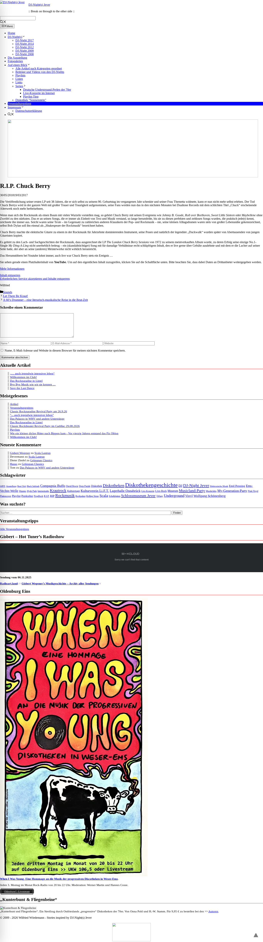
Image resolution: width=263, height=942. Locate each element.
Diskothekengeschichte (151, 485)
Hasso (13, 464)
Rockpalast (80, 496)
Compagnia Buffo (52, 486)
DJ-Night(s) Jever (39, 4)
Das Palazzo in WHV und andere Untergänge (37, 418)
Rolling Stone (92, 496)
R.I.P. (46, 496)
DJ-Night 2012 (24, 47)
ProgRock (38, 496)
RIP (52, 495)
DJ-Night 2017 (24, 40)
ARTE (2, 486)
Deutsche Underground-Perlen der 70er (47, 89)
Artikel (14, 404)
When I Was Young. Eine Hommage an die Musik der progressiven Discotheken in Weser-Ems (59, 878)
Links (18, 82)
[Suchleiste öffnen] (3, 22)
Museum (173, 490)
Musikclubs (211, 491)
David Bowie (72, 486)
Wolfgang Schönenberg (209, 496)
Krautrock (58, 490)
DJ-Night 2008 (24, 54)
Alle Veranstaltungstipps (14, 529)
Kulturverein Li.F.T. (95, 491)
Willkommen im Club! (23, 377)
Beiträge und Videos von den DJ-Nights (39, 72)
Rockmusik (65, 495)
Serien (19, 86)
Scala (104, 495)
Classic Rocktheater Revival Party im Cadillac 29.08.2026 (45, 426)
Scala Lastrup (42, 453)
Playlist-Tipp (31, 96)
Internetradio (43, 491)
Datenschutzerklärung (28, 110)
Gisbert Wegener (20, 453)
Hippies (22, 491)
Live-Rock (161, 490)
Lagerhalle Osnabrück (125, 491)
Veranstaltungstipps (19, 103)
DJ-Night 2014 (24, 43)
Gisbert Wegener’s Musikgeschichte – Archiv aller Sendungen (60, 583)
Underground (174, 496)
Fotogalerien (15, 61)
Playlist (16, 495)
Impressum (14, 107)
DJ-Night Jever (196, 485)
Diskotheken (113, 485)
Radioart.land (9, 583)
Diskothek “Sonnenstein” (30, 100)
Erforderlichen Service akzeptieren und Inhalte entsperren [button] (35, 278)
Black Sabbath (33, 486)
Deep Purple (84, 486)
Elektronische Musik (219, 486)
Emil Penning (237, 485)
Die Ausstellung (17, 57)
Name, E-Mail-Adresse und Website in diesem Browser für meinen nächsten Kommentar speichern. (65, 350)
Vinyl (189, 496)
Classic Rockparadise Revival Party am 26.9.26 (38, 411)
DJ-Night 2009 (24, 50)
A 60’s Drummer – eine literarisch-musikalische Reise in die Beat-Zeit (45, 299)
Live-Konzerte (147, 491)
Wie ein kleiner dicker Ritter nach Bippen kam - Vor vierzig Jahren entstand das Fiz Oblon (64, 433)
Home (11, 33)
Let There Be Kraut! (15, 296)
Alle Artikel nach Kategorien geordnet (38, 68)
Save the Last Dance (22, 388)
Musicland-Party (192, 490)
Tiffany (159, 496)
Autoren (213, 911)
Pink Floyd (253, 491)
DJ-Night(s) (15, 37)
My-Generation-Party (232, 491)
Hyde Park (32, 491)
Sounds (7, 292)
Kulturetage (73, 491)
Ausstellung (11, 486)
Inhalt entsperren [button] (10, 275)
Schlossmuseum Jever (138, 495)
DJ (180, 486)
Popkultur (27, 495)
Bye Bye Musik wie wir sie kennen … (33, 384)
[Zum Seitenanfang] (256, 933)
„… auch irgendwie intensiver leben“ (32, 373)
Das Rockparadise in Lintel (26, 380)
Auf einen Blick (17, 65)
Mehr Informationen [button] (12, 268)
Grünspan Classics (41, 460)
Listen (19, 78)
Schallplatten (114, 496)
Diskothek (96, 485)
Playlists (20, 75)
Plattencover (5, 496)
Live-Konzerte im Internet (39, 93)
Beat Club (21, 486)
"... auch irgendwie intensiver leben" (32, 415)
